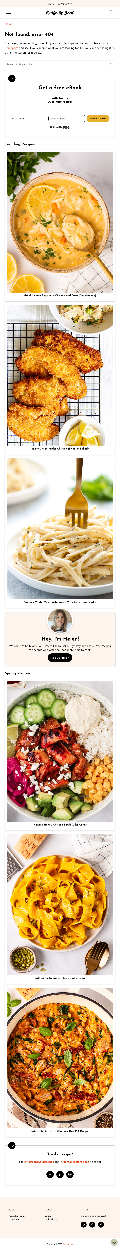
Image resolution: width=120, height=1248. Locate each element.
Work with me (51, 1219)
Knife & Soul (67, 1244)
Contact (48, 1216)
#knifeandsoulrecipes (75, 1162)
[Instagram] (70, 1174)
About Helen (60, 658)
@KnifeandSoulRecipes (39, 1162)
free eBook (101, 1216)
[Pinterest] (60, 1174)
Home (8, 24)
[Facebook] (50, 1174)
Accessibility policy (17, 1216)
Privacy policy (15, 1219)
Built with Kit (60, 127)
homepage (11, 48)
